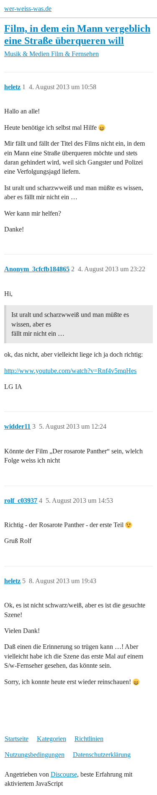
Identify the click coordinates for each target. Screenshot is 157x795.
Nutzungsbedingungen (34, 754)
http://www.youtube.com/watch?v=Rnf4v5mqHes (70, 370)
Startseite (16, 738)
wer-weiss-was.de (27, 8)
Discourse (64, 774)
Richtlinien (89, 738)
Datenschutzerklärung (102, 754)
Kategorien (51, 738)
